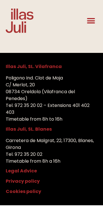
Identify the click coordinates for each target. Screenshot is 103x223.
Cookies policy (23, 191)
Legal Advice (21, 171)
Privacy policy (23, 181)
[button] (90, 20)
